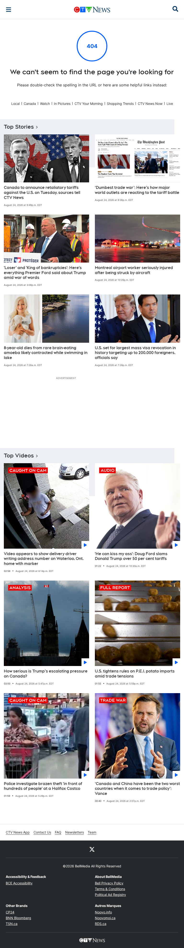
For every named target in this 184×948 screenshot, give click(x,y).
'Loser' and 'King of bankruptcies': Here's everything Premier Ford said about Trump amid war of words (45, 272)
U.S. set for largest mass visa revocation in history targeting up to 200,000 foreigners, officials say (135, 353)
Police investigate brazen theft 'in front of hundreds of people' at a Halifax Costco (43, 786)
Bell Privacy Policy (109, 883)
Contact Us (42, 832)
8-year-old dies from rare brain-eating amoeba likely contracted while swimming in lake (45, 353)
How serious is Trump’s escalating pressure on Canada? (45, 673)
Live (170, 104)
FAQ (58, 832)
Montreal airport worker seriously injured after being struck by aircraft (134, 270)
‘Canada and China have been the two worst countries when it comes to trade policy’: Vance (137, 788)
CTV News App (18, 832)
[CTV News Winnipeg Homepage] (92, 9)
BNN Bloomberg (18, 918)
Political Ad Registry (110, 895)
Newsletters (74, 832)
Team (92, 832)
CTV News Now (150, 104)
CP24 (10, 912)
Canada (30, 104)
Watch (45, 104)
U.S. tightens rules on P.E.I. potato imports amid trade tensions (135, 673)
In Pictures (62, 104)
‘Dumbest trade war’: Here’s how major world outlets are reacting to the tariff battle (137, 190)
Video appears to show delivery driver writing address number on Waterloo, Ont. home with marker (44, 559)
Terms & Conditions (110, 889)
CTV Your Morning (89, 104)
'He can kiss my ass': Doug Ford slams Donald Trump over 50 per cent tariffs (131, 556)
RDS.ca (100, 924)
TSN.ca (11, 924)
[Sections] (8, 9)
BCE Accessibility (19, 883)
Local (15, 104)
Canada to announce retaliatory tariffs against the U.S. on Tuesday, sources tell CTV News (42, 192)
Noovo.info (103, 912)
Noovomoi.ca (105, 918)
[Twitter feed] (92, 849)
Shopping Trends (120, 104)
